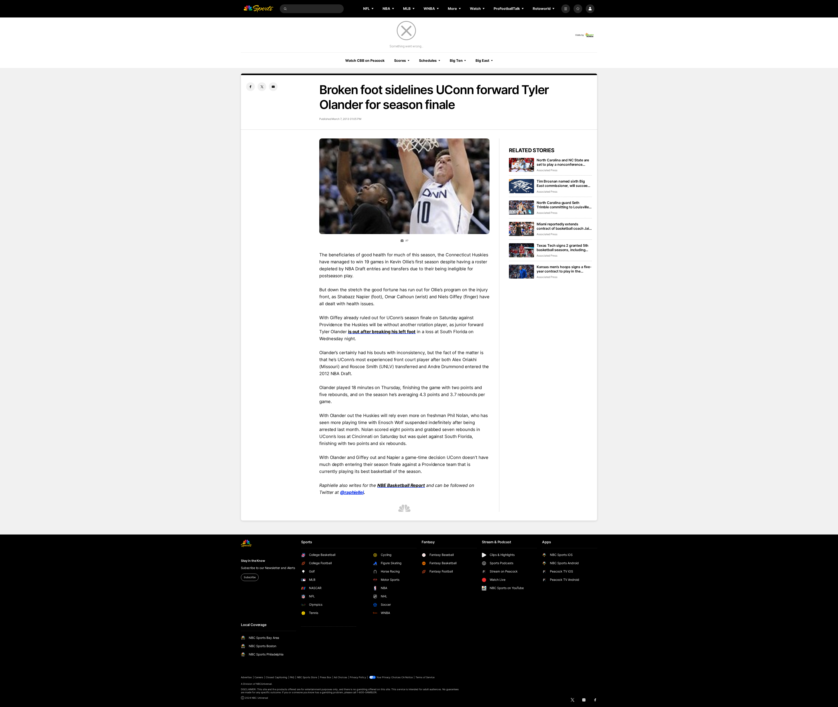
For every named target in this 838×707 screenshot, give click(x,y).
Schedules (428, 60)
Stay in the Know (253, 560)
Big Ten (456, 60)
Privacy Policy (358, 677)
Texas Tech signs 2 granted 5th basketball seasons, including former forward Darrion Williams (563, 247)
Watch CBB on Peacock (365, 60)
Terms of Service (425, 677)
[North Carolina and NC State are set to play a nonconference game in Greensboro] (521, 165)
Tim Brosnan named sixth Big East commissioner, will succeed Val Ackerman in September (563, 183)
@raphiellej (352, 492)
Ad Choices (340, 677)
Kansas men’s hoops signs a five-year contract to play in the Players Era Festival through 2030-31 (564, 269)
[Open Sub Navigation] (372, 8)
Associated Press (547, 170)
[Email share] (273, 86)
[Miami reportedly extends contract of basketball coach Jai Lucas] (521, 229)
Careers (258, 677)
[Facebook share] (250, 86)
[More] (565, 8)
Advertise (246, 677)
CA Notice (407, 677)
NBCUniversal (264, 683)
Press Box (325, 677)
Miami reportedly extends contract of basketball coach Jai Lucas (563, 226)
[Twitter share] (262, 86)
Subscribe (250, 577)
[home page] (258, 9)
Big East (482, 60)
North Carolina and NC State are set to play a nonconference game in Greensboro (563, 162)
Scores (400, 60)
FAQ (292, 677)
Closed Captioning (276, 677)
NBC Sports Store (307, 677)
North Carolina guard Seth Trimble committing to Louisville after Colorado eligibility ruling (563, 204)
